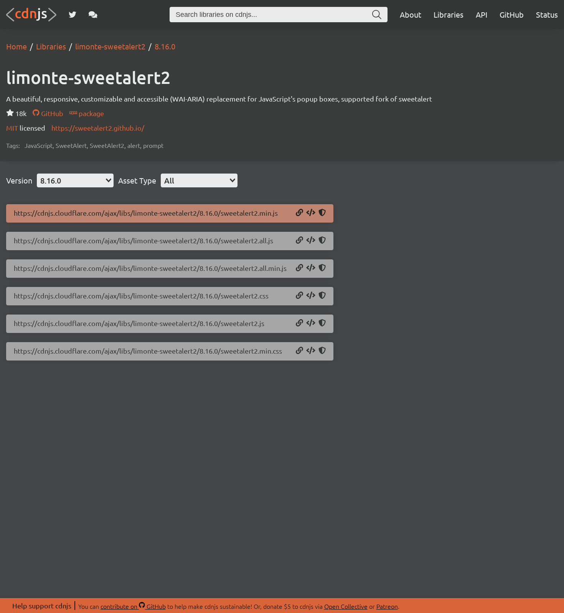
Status (547, 14)
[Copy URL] (299, 213)
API (481, 14)
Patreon (387, 606)
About (410, 14)
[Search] (376, 14)
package (90, 113)
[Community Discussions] (93, 14)
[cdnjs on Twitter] (72, 14)
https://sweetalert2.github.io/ (97, 128)
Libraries (448, 14)
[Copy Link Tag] (310, 296)
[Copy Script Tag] (310, 213)
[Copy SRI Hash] (322, 213)
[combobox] (75, 180)
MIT (13, 128)
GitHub (512, 14)
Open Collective (346, 606)
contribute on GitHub (133, 606)
